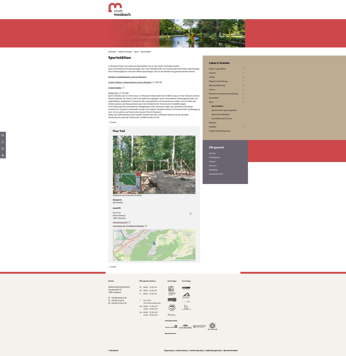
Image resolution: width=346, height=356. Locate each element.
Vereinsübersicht (216, 174)
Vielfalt (212, 77)
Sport (136, 51)
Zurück (113, 122)
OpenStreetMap (180, 260)
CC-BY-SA (192, 260)
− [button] (115, 234)
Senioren (212, 73)
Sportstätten (118, 202)
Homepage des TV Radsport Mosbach (128, 226)
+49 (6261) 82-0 (117, 300)
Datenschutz (182, 350)
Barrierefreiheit (231, 350)
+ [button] (115, 232)
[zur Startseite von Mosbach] (118, 8)
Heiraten (212, 122)
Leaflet (169, 260)
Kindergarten (214, 157)
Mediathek (213, 170)
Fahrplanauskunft (120, 222)
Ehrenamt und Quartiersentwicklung (223, 93)
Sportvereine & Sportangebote (224, 110)
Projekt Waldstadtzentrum (220, 131)
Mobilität (212, 127)
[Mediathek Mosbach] (199, 327)
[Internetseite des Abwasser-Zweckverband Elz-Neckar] (212, 327)
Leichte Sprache (197, 350)
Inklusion (213, 165)
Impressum (169, 350)
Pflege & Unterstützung (218, 81)
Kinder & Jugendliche (217, 69)
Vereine (212, 89)
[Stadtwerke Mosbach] (171, 327)
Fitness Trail (113, 93)
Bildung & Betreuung (217, 85)
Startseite (112, 51)
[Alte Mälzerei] (185, 327)
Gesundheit (213, 98)
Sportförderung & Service (222, 118)
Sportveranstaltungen (221, 114)
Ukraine (212, 153)
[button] (115, 237)
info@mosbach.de (119, 297)
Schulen (212, 161)
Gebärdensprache (214, 350)
